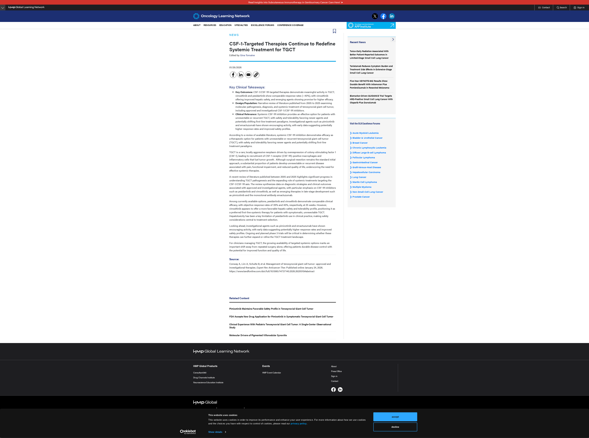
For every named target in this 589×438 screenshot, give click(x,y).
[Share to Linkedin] (241, 74)
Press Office (336, 371)
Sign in (334, 376)
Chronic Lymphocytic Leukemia (369, 147)
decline (395, 426)
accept (395, 416)
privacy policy (299, 423)
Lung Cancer (359, 177)
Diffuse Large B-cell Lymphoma (369, 152)
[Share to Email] (248, 74)
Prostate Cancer (361, 196)
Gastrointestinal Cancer (365, 162)
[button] (256, 74)
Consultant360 (199, 372)
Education (225, 25)
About (334, 366)
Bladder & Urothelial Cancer (367, 137)
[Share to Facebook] (233, 74)
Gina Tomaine (247, 55)
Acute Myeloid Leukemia (365, 132)
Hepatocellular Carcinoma (366, 172)
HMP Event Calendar (271, 372)
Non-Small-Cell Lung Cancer (367, 191)
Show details (215, 432)
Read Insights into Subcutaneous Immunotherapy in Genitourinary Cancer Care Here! (294, 2)
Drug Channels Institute (204, 377)
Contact (334, 380)
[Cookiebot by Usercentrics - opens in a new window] (188, 432)
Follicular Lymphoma (363, 157)
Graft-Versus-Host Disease (366, 167)
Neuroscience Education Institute (208, 382)
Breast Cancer (360, 142)
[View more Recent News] (393, 39)
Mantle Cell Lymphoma (364, 181)
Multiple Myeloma (361, 186)
